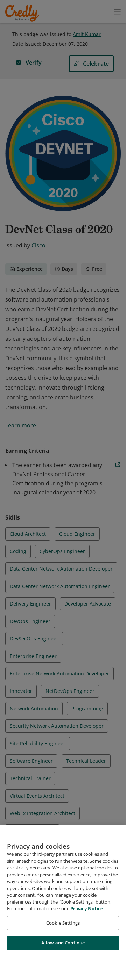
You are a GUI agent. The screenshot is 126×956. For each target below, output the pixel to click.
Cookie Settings (63, 923)
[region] (63, 890)
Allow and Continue (63, 943)
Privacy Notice (86, 908)
